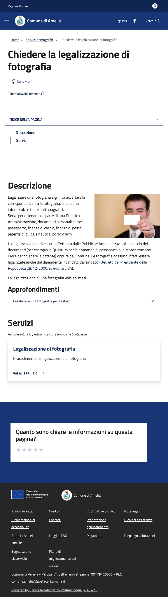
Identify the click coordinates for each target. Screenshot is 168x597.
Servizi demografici (40, 39)
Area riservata (22, 511)
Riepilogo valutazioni (139, 535)
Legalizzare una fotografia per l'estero (41, 301)
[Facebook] (132, 21)
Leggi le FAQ (58, 535)
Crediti (54, 511)
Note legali (132, 511)
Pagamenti (95, 535)
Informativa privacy (101, 511)
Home (14, 39)
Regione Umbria (18, 6)
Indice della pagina (25, 119)
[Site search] (157, 20)
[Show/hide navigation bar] (6, 20)
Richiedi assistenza (138, 519)
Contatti (55, 519)
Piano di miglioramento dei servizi (62, 558)
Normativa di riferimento (26, 93)
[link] (29, 373)
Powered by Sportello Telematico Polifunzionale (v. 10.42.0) (54, 590)
